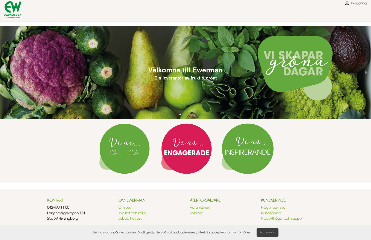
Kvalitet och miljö (132, 213)
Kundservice (271, 213)
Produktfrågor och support (282, 218)
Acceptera (267, 232)
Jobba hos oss (130, 218)
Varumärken (200, 207)
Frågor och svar (274, 207)
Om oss (125, 207)
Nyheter (196, 213)
